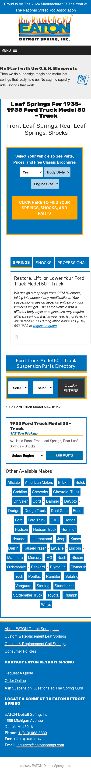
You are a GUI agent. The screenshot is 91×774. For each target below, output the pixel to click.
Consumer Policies (20, 651)
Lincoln (75, 548)
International (42, 538)
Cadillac (20, 491)
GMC (55, 520)
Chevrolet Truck (66, 491)
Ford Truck (37, 520)
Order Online (15, 680)
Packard (38, 567)
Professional (72, 262)
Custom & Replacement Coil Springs (35, 643)
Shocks (44, 262)
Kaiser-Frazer (35, 548)
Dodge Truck (35, 510)
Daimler (52, 501)
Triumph (70, 595)
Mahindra (15, 557)
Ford (19, 520)
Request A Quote (19, 673)
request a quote (45, 325)
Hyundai (19, 538)
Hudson (21, 529)
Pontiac (34, 576)
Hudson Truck (44, 529)
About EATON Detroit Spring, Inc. (32, 628)
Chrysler (21, 501)
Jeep (61, 538)
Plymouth (58, 567)
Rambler (53, 576)
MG (49, 557)
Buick (80, 482)
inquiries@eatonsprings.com (40, 744)
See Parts (64, 455)
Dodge (13, 510)
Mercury (34, 557)
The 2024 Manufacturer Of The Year (53, 4)
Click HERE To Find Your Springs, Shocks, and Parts (44, 208)
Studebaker (64, 585)
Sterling (43, 585)
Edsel (77, 510)
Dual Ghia (59, 510)
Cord (37, 501)
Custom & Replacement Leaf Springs (35, 636)
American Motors (39, 482)
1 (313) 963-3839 (32, 732)
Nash (61, 557)
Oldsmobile (16, 567)
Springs (21, 262)
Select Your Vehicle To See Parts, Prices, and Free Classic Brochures (44, 159)
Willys (46, 604)
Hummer (68, 529)
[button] (6, 50)
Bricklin (64, 482)
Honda (70, 520)
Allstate (13, 482)
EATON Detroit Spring (45, 30)
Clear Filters (71, 387)
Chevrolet (40, 491)
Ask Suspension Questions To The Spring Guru (44, 688)
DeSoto (70, 501)
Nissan (77, 557)
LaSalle (57, 548)
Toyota (53, 595)
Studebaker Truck (27, 595)
